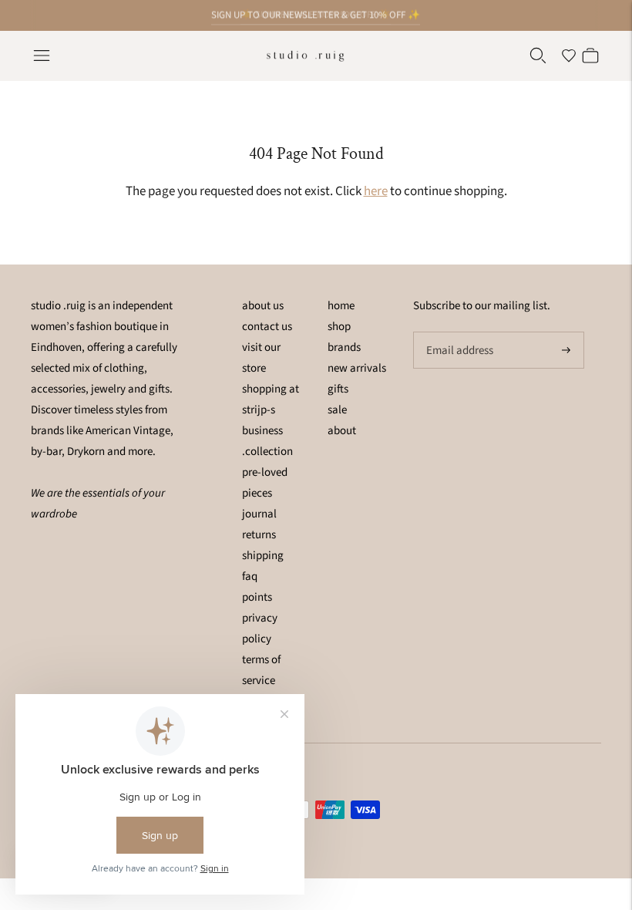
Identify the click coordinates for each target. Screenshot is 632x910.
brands (344, 347)
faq (249, 576)
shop (339, 326)
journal (259, 514)
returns (259, 535)
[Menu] (41, 55)
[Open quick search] (538, 55)
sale (337, 410)
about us (263, 306)
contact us (267, 326)
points (257, 597)
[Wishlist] (569, 55)
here (376, 191)
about (342, 431)
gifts (338, 389)
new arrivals (357, 368)
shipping (263, 556)
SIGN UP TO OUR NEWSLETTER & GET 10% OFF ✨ (315, 15)
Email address (458, 332)
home (341, 306)
